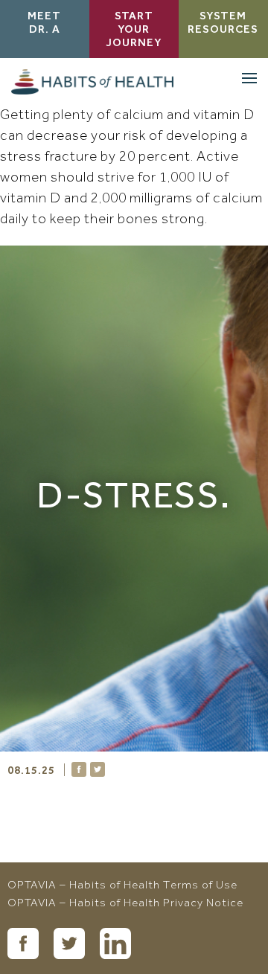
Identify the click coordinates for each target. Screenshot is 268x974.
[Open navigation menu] (249, 78)
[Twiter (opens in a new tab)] (69, 943)
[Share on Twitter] (97, 769)
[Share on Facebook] (78, 769)
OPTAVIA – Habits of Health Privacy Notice (125, 904)
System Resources (223, 23)
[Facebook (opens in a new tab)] (23, 943)
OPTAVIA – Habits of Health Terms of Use (122, 886)
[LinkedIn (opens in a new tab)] (115, 943)
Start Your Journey (134, 30)
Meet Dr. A (44, 23)
